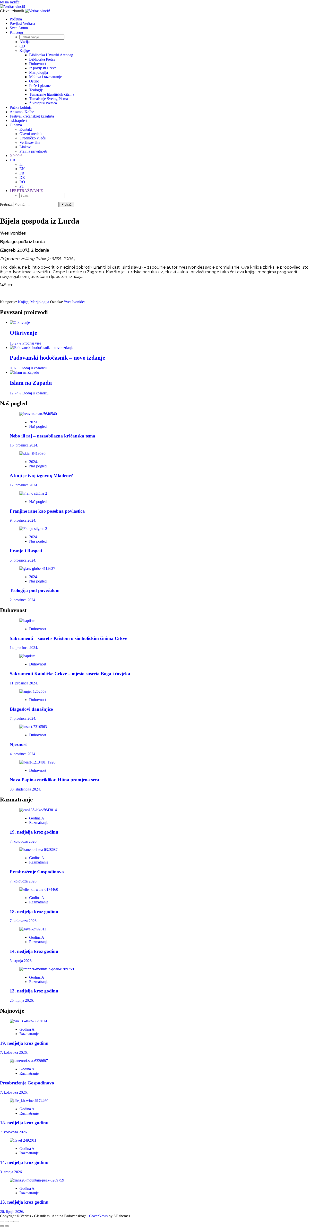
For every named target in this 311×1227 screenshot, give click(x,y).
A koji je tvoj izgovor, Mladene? (41, 475)
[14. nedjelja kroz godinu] (32, 929)
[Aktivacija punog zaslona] (7, 1221)
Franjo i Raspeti (26, 550)
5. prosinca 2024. (23, 560)
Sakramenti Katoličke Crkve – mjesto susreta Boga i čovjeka (70, 673)
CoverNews (98, 1216)
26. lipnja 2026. (22, 1000)
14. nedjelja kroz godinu (34, 951)
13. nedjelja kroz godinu (34, 990)
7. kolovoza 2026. (23, 841)
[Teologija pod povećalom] (37, 568)
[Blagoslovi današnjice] (32, 691)
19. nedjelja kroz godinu (34, 832)
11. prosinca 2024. (24, 683)
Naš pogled (38, 426)
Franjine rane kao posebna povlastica (47, 511)
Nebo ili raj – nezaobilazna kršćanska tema (52, 435)
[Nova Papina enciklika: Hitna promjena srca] (37, 762)
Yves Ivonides (74, 302)
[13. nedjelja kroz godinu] (46, 969)
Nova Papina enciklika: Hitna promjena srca (54, 779)
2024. (33, 422)
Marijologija (39, 302)
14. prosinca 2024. (24, 647)
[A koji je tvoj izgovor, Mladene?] (32, 453)
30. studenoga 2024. (25, 789)
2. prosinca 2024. (23, 600)
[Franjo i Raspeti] (33, 529)
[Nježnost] (33, 727)
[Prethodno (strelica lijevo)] (2, 1226)
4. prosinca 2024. (23, 754)
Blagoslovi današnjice (31, 709)
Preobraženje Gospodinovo (37, 871)
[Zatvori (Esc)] (16, 1221)
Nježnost (18, 744)
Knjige (23, 302)
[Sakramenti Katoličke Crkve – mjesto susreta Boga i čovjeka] (27, 656)
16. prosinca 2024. (24, 445)
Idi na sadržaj (10, 2)
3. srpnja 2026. (21, 961)
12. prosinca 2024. (24, 485)
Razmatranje (38, 822)
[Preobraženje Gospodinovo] (38, 849)
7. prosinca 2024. (23, 718)
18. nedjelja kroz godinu (34, 911)
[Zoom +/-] (2, 1221)
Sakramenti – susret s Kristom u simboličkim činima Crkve (68, 638)
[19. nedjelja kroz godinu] (38, 810)
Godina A (36, 818)
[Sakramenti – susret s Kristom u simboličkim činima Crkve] (27, 620)
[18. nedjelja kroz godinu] (38, 889)
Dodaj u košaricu (33, 368)
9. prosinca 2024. (23, 520)
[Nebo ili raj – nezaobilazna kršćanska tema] (38, 414)
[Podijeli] (12, 1221)
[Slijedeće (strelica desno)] (7, 1226)
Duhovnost (37, 629)
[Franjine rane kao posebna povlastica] (33, 493)
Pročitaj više (31, 343)
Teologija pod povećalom (35, 590)
